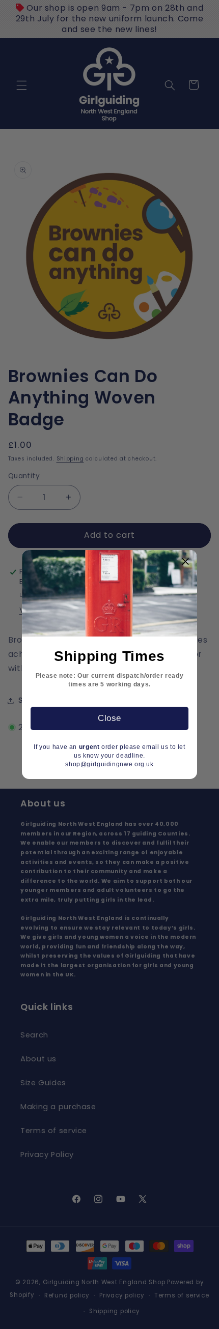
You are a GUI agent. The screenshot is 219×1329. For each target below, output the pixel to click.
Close (109, 718)
